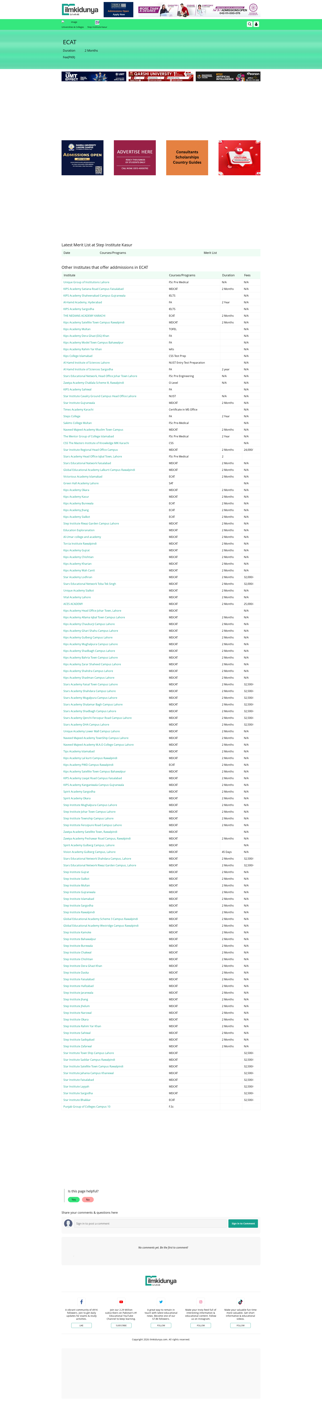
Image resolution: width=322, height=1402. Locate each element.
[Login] (256, 24)
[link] (118, 9)
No (88, 1199)
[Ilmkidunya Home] (80, 10)
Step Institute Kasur (97, 26)
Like (81, 1325)
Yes (74, 1199)
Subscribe (121, 1325)
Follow (161, 1325)
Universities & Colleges (73, 26)
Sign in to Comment (243, 1223)
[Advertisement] (161, 107)
